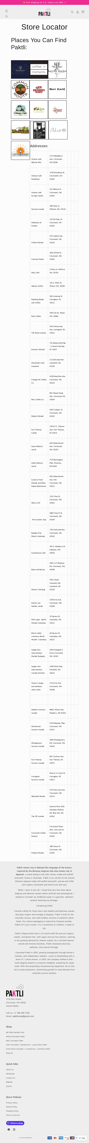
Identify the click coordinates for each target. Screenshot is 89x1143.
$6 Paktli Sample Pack (15, 1032)
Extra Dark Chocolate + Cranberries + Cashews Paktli (28, 1049)
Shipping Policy (12, 1111)
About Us (10, 1070)
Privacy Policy (11, 1103)
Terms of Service (13, 1115)
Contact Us (10, 1078)
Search (9, 1086)
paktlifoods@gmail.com (23, 1016)
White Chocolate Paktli (15, 1036)
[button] (6, 11)
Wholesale (10, 1074)
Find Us (9, 1082)
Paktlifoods (28, 1137)
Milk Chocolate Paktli (14, 1041)
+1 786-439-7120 (21, 1013)
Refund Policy (11, 1107)
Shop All (9, 1053)
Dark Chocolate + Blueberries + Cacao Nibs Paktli (26, 1045)
